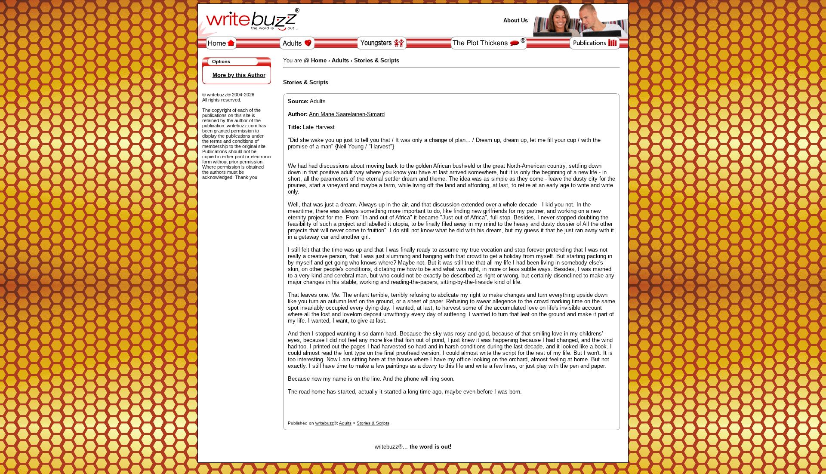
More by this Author (239, 75)
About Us (515, 20)
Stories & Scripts (373, 423)
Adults (345, 423)
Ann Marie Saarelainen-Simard (347, 114)
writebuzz (324, 423)
